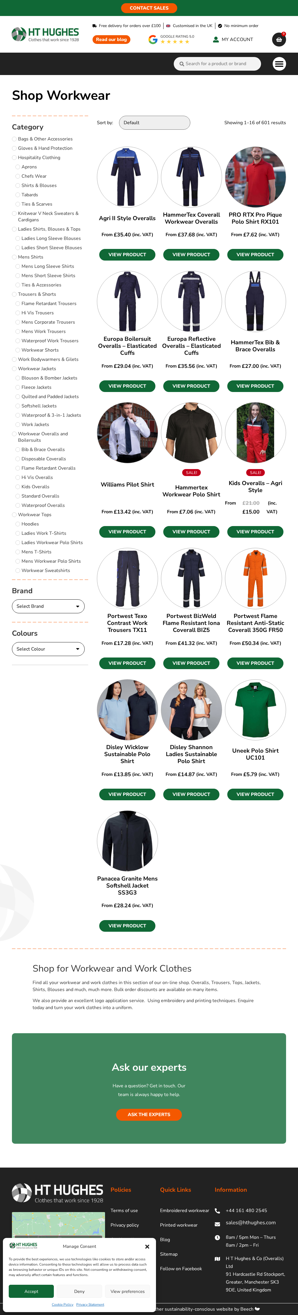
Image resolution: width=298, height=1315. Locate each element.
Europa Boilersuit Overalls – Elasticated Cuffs (127, 346)
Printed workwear (179, 1225)
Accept (31, 1291)
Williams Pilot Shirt (127, 485)
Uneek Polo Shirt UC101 (255, 754)
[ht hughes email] (250, 1224)
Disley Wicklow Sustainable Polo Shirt (127, 754)
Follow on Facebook (181, 1269)
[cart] (279, 40)
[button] (147, 1247)
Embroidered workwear (184, 1210)
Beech (247, 1309)
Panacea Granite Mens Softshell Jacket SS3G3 (127, 886)
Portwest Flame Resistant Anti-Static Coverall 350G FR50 (255, 623)
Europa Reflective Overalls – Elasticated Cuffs (191, 346)
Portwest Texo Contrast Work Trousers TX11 (127, 623)
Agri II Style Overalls (127, 218)
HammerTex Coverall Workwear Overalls (191, 218)
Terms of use (124, 1210)
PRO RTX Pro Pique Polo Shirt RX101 (255, 218)
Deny (79, 1291)
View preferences (128, 1291)
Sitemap (169, 1254)
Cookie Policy (62, 1304)
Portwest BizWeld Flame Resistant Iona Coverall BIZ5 (191, 623)
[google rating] (171, 39)
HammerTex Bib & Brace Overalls (255, 345)
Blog (165, 1239)
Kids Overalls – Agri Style (255, 486)
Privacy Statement (90, 1304)
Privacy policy (125, 1225)
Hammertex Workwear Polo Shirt (191, 491)
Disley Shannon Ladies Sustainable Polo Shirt (191, 754)
